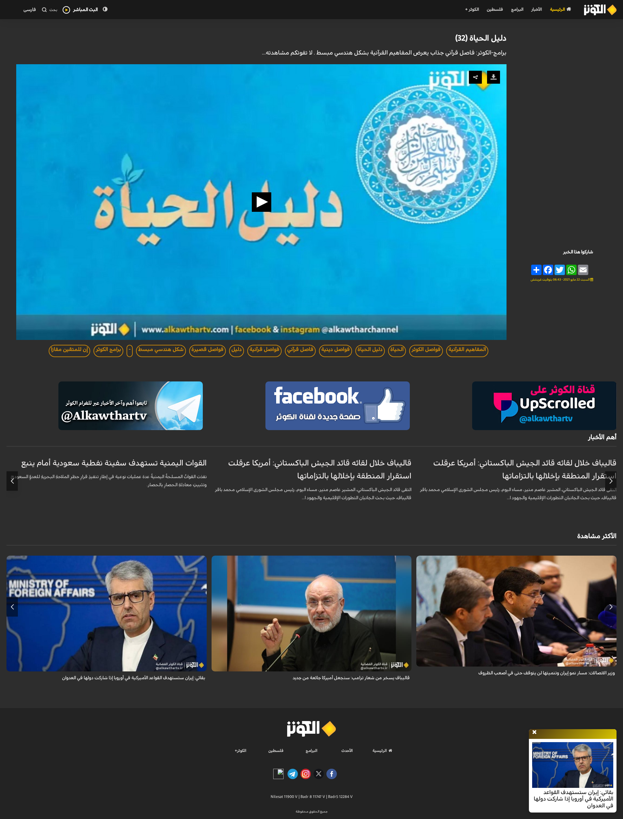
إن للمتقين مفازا (69, 349)
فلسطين (495, 9)
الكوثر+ (240, 751)
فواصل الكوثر (426, 349)
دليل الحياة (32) (481, 38)
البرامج (517, 9)
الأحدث (347, 751)
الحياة (397, 349)
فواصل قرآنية (264, 349)
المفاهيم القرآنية (467, 349)
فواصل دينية (335, 349)
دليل (236, 349)
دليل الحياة (370, 349)
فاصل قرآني (300, 349)
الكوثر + (472, 9)
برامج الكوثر (108, 349)
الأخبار (536, 9)
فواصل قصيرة (207, 349)
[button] (261, 202)
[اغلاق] (534, 732)
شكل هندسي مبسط (161, 349)
